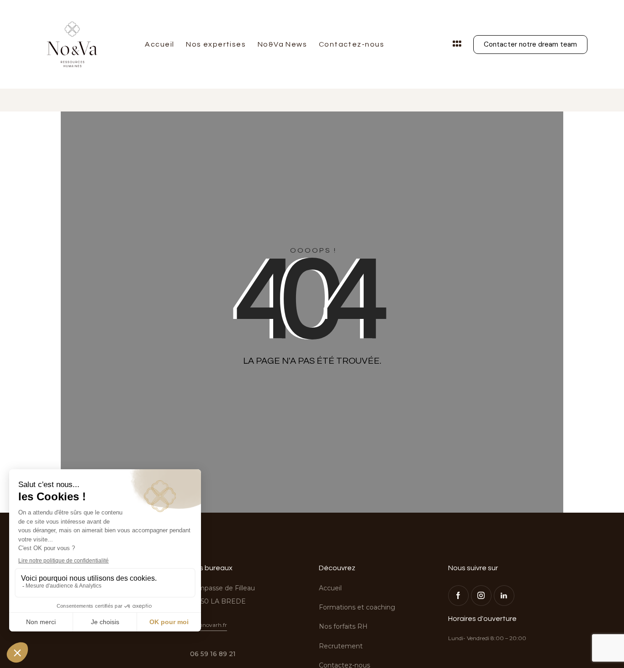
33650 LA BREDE (218, 601)
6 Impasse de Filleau (222, 588)
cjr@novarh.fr (208, 624)
